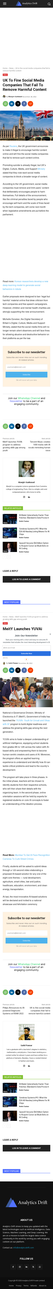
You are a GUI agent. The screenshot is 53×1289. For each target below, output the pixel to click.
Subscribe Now (26, 653)
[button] (26, 635)
